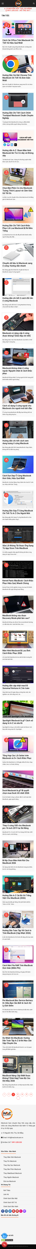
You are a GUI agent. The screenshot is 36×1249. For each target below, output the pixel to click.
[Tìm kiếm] (33, 3)
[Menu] (3, 3)
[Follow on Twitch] (24, 1211)
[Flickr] (20, 1211)
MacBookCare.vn (23, 1246)
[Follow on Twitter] (10, 1211)
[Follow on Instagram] (6, 1211)
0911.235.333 (12, 10)
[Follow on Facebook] (2, 1211)
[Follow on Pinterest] (13, 1211)
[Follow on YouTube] (17, 1211)
